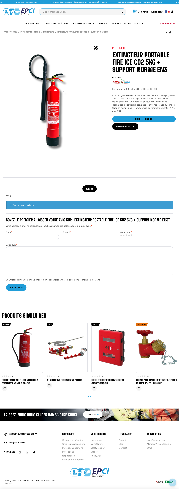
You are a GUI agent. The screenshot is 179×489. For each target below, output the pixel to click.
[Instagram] (27, 452)
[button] (96, 48)
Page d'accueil (10, 32)
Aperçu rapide (38, 332)
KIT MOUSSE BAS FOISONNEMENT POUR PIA (64, 380)
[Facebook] (20, 452)
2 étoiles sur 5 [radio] (124, 235)
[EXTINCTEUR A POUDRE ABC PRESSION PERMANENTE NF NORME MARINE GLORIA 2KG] (166, 32)
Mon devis (143, 11)
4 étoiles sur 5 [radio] (129, 235)
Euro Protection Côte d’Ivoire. (32, 480)
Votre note (126, 232)
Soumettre (15, 287)
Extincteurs (48, 32)
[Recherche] (121, 11)
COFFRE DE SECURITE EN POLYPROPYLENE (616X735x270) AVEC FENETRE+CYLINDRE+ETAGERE (107, 383)
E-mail (67, 232)
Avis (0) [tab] (90, 188)
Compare (38, 327)
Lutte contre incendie (30, 32)
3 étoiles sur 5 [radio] (126, 235)
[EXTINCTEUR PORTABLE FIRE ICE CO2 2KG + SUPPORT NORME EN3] (174, 32)
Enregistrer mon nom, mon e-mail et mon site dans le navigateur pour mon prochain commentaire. (54, 279)
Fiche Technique (144, 119)
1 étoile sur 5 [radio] (121, 235)
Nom (9, 232)
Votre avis (11, 244)
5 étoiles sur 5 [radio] (132, 235)
